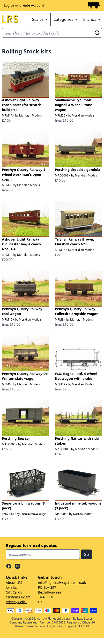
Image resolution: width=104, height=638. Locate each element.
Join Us (11, 587)
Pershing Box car (16, 438)
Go (97, 33)
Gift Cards (14, 592)
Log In (9, 5)
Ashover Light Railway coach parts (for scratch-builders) (22, 105)
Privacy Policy (16, 602)
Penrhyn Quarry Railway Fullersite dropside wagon (76, 311)
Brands (89, 19)
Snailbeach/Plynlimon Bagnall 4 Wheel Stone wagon (73, 105)
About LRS (14, 582)
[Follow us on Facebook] (9, 566)
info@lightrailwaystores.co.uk (62, 582)
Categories (63, 19)
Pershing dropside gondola (77, 169)
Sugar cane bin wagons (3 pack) (23, 505)
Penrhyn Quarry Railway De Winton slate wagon (25, 376)
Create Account (31, 5)
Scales (38, 19)
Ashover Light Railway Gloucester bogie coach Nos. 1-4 (21, 244)
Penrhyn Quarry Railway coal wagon (22, 311)
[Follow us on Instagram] (17, 566)
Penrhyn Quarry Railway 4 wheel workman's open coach (23, 174)
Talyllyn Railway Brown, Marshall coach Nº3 (74, 241)
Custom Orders (18, 597)
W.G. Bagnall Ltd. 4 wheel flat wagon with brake (76, 376)
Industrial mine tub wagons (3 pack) (78, 505)
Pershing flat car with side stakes (77, 441)
